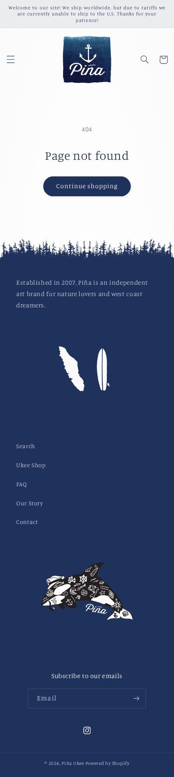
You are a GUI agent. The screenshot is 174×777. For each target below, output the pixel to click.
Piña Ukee (73, 763)
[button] (10, 59)
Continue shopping (87, 186)
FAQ (21, 484)
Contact (27, 521)
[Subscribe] (136, 698)
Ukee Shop (31, 464)
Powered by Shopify (107, 763)
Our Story (29, 503)
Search (25, 445)
